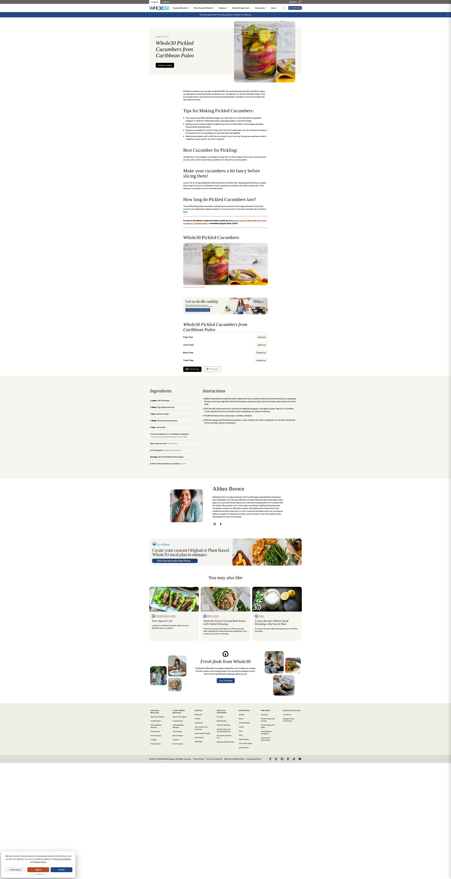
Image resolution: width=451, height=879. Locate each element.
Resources (260, 8)
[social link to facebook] (221, 524)
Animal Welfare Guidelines (266, 733)
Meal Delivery (221, 721)
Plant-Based (199, 737)
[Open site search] (284, 8)
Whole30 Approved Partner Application (224, 730)
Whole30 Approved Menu (268, 726)
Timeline (154, 740)
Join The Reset (225, 680)
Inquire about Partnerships (265, 739)
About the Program (157, 717)
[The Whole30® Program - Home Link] (159, 8)
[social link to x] (276, 759)
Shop (273, 8)
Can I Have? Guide (245, 743)
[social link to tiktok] (294, 759)
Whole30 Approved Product (268, 720)
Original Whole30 (180, 8)
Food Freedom (156, 744)
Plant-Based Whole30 (203, 8)
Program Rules (156, 721)
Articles (242, 714)
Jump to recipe (165, 65)
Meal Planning (244, 739)
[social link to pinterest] (288, 759)
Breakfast (198, 714)
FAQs (241, 735)
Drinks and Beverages (202, 733)
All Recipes (199, 741)
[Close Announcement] (448, 15)
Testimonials (155, 731)
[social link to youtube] (300, 759)
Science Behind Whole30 (156, 726)
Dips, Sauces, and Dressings (201, 728)
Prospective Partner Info (224, 737)
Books (241, 719)
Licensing (264, 714)
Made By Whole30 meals (225, 742)
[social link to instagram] (214, 524)
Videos (241, 727)
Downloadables (244, 723)
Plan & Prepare (156, 735)
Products (220, 717)
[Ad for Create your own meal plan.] (225, 552)
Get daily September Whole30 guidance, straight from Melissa (225, 15)
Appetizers (199, 723)
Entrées (197, 719)
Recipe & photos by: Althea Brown (194, 287)
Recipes (222, 8)
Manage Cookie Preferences (288, 720)
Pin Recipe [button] (213, 369)
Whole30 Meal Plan (223, 725)
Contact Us (287, 714)
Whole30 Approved (240, 8)
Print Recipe (194, 369)
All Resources (244, 747)
